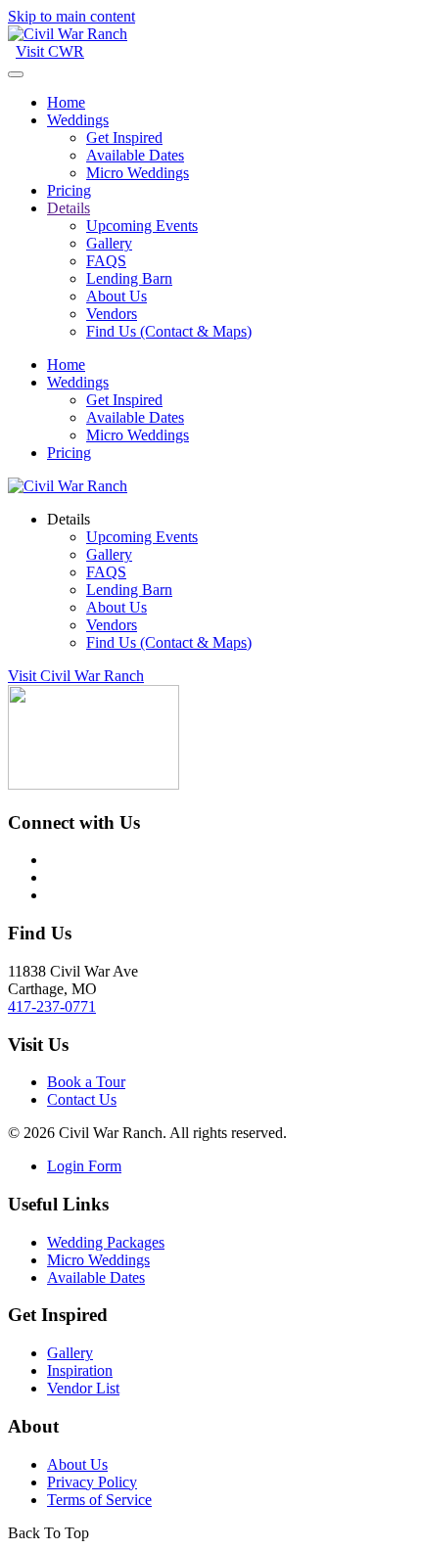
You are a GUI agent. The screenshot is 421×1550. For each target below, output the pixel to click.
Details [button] (68, 519)
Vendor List (83, 1388)
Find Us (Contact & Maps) (169, 331)
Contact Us (82, 1099)
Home (66, 102)
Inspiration (80, 1370)
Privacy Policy (92, 1482)
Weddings (78, 120)
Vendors (111, 313)
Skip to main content (71, 16)
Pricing (69, 190)
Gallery (109, 243)
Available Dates (135, 155)
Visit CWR (50, 51)
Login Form (84, 1166)
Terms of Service (99, 1499)
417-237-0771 (52, 1006)
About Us (116, 296)
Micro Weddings (137, 172)
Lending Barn (129, 278)
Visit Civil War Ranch (76, 675)
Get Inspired (124, 137)
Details (68, 208)
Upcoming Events (142, 225)
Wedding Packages (105, 1242)
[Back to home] (67, 33)
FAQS (106, 260)
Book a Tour (86, 1081)
